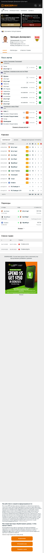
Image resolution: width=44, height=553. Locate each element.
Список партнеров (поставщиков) (12, 534)
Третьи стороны (23, 521)
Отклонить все (22, 544)
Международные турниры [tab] (31, 140)
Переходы (13, 50)
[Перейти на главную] (11, 5)
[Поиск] (35, 5)
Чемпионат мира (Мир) (11, 106)
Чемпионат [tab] (6, 140)
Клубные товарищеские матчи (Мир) (16, 71)
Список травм (25, 50)
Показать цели (22, 549)
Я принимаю (22, 538)
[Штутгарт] (37, 40)
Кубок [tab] (16, 140)
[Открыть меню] (40, 5)
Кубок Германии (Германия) (13, 61)
